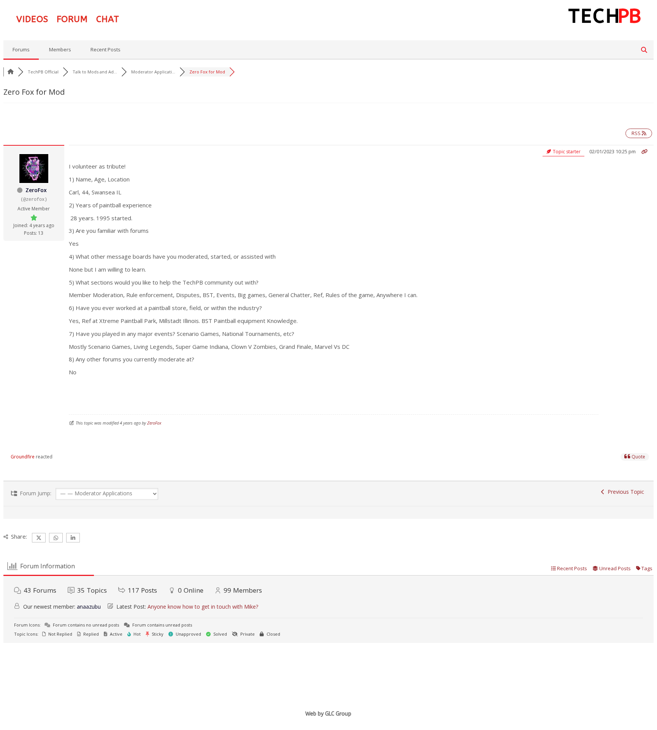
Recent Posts (105, 49)
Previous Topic (624, 491)
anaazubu (89, 606)
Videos (32, 20)
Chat (107, 20)
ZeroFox (36, 190)
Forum (72, 20)
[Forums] (11, 72)
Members (60, 49)
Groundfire (23, 456)
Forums (21, 49)
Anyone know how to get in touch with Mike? (203, 606)
